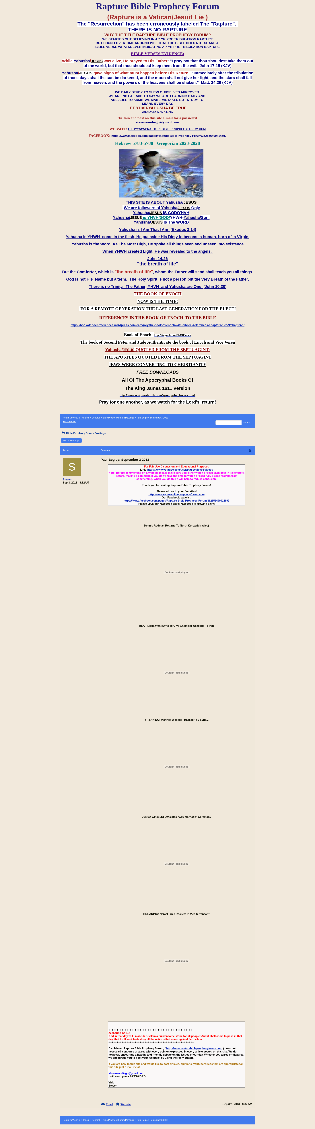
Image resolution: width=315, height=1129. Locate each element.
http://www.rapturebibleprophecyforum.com (177, 494)
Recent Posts (69, 421)
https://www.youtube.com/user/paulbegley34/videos (180, 469)
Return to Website (71, 417)
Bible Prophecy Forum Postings (118, 417)
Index (86, 417)
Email (109, 1104)
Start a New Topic (71, 440)
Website (125, 1104)
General (96, 417)
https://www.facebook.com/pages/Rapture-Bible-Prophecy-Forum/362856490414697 (176, 500)
